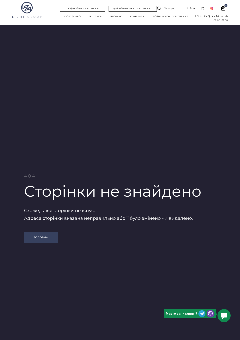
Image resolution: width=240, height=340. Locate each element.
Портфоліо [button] (72, 16)
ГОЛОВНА (41, 237)
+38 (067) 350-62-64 (211, 16)
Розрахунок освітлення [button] (170, 16)
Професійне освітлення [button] (82, 8)
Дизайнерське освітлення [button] (132, 8)
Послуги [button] (95, 16)
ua (189, 8)
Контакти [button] (137, 16)
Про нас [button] (116, 16)
